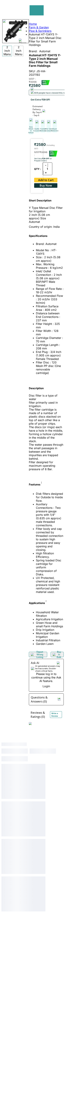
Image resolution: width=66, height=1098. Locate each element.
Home (33, 24)
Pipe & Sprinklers (40, 31)
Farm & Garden (39, 27)
